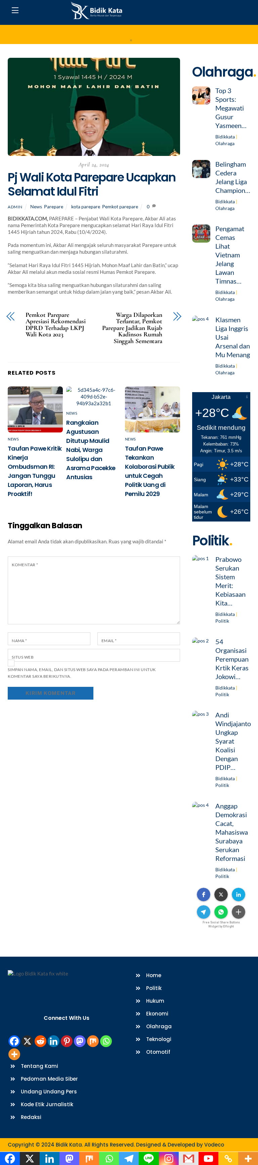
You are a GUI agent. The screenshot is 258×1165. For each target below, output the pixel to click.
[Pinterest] (67, 1041)
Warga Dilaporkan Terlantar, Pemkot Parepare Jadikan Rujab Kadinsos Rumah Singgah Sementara (132, 328)
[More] (14, 1054)
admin (15, 206)
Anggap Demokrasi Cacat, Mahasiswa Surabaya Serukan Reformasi (231, 832)
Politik (222, 621)
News (36, 206)
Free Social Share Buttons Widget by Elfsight (221, 924)
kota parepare (85, 206)
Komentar (25, 564)
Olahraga (224, 143)
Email (109, 640)
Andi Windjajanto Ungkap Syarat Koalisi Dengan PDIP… (233, 741)
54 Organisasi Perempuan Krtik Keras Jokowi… (232, 658)
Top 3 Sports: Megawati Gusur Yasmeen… (231, 107)
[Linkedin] (53, 1041)
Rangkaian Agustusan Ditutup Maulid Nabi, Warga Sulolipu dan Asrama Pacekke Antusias (90, 449)
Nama (19, 640)
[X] (27, 1041)
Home (129, 34)
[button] (203, 894)
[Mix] (93, 1041)
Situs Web (23, 657)
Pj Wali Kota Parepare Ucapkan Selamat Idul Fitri (91, 184)
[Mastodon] (80, 1041)
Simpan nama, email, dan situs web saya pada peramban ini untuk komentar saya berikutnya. (82, 673)
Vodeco (214, 1144)
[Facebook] (14, 1041)
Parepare (53, 206)
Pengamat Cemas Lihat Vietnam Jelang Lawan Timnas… (229, 254)
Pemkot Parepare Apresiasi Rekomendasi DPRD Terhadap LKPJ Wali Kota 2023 (56, 325)
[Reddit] (40, 1041)
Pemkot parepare (120, 206)
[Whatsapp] (106, 1041)
